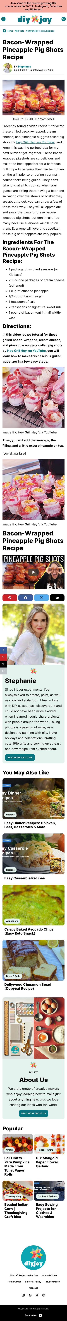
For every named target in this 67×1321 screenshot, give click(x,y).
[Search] (63, 19)
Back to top (31, 1315)
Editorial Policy (33, 1281)
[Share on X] (3, 664)
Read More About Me (19, 757)
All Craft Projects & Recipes (40, 30)
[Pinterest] (43, 1295)
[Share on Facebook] (3, 650)
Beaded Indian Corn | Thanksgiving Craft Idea (16, 1211)
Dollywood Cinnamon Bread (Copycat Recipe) (27, 986)
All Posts (19, 30)
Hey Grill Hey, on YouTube (35, 142)
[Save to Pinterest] (3, 657)
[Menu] (3, 19)
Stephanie (24, 66)
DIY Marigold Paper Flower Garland (47, 1162)
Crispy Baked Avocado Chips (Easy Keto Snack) (29, 931)
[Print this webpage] (3, 671)
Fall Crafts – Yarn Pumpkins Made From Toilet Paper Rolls (17, 1166)
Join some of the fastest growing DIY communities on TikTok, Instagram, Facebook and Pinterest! (33, 6)
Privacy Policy (52, 1281)
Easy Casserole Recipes (24, 878)
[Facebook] (30, 1295)
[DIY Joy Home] (35, 19)
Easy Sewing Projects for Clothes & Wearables (47, 1211)
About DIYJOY (49, 1275)
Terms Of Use (14, 1281)
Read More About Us (33, 1113)
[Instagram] (23, 1295)
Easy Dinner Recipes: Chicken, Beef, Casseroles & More (30, 825)
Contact (33, 1287)
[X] (37, 1295)
